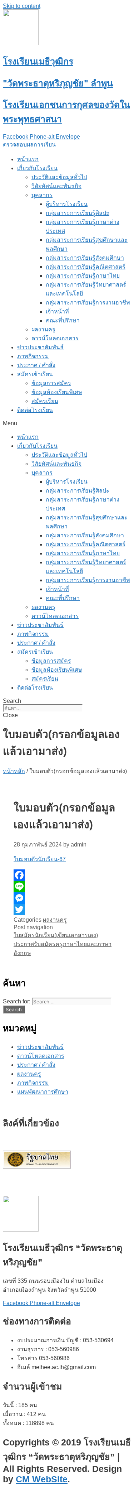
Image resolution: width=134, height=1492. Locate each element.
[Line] (67, 886)
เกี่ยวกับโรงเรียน (37, 168)
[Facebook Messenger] (67, 898)
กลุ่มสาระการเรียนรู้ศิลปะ (77, 213)
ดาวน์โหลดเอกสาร (55, 338)
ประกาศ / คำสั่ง (36, 365)
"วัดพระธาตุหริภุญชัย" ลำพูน (58, 83)
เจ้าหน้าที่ (57, 311)
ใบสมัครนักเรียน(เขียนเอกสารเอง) (56, 935)
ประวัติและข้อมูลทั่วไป (59, 177)
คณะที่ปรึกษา (63, 320)
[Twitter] (67, 909)
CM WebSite (42, 1479)
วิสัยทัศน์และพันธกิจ (56, 186)
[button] (29, 144)
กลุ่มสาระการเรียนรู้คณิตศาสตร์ (85, 267)
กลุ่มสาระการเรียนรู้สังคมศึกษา (85, 258)
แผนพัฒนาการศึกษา (42, 1092)
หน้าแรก (28, 159)
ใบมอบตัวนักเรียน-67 (40, 859)
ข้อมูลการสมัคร (51, 383)
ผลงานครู (43, 329)
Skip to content (21, 6)
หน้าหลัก (14, 771)
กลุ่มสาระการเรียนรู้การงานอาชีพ (88, 302)
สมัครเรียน (44, 401)
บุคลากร (42, 195)
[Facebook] (67, 875)
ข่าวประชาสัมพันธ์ (40, 347)
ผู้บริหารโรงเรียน (67, 204)
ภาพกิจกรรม (33, 356)
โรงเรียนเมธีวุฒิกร (38, 61)
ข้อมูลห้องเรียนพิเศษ (56, 392)
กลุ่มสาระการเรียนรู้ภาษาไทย (83, 276)
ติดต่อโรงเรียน (35, 410)
